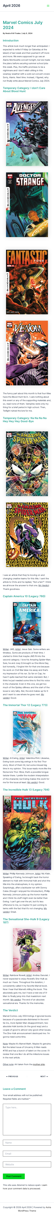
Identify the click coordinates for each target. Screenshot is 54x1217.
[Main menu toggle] (48, 6)
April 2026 (11, 5)
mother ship (39, 1064)
